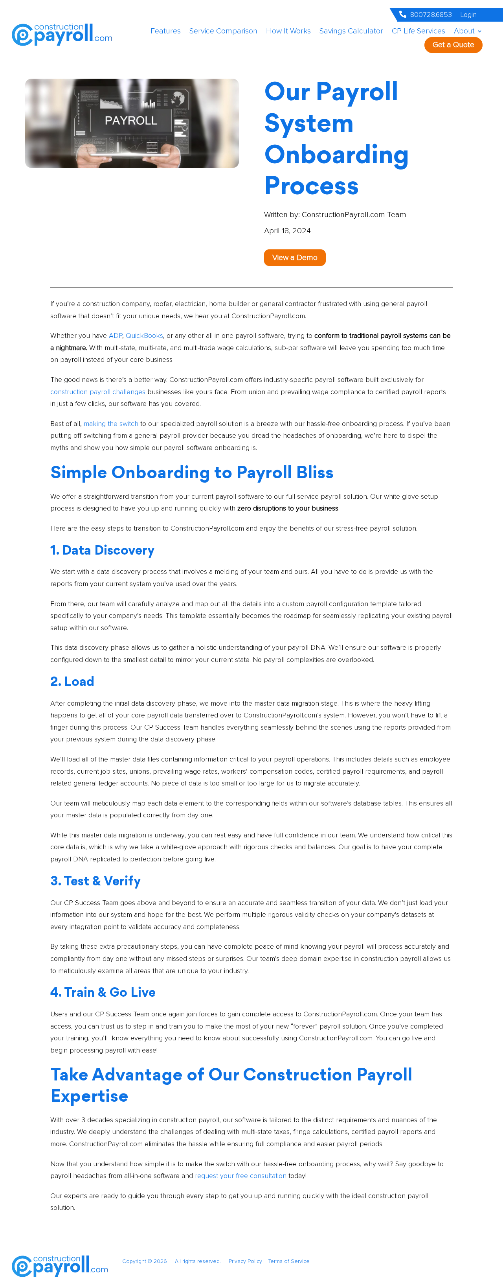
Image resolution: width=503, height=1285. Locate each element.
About (464, 32)
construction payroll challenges (97, 391)
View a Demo (295, 257)
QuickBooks (144, 335)
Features (166, 32)
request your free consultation (240, 1175)
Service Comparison (223, 32)
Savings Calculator (351, 32)
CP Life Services (418, 32)
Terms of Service (289, 1261)
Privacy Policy (248, 1261)
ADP (114, 335)
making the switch (111, 423)
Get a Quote (453, 45)
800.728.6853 (431, 14)
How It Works (288, 32)
